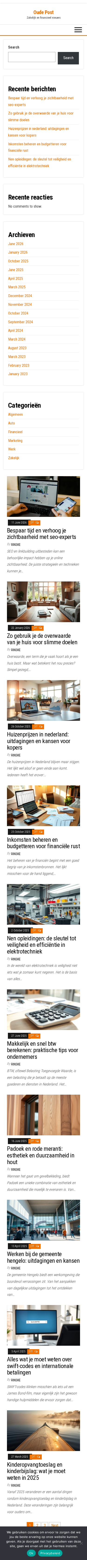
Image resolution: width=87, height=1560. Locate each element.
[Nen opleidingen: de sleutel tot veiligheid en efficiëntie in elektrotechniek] (43, 904)
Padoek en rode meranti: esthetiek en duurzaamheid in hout (40, 1155)
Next (54, 1525)
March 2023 (17, 357)
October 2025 (18, 261)
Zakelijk (13, 458)
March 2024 (17, 339)
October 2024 (18, 313)
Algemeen (15, 414)
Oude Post (43, 12)
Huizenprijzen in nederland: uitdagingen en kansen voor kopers (38, 741)
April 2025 (15, 278)
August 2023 (17, 348)
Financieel (15, 432)
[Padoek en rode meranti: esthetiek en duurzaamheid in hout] (43, 1114)
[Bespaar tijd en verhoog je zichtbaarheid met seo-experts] (43, 496)
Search (13, 47)
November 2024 (20, 304)
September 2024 (20, 322)
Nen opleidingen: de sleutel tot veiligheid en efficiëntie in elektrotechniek (41, 945)
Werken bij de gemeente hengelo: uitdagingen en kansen (43, 1257)
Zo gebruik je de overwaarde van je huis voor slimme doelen (42, 639)
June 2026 (15, 244)
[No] (81, 1543)
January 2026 (18, 252)
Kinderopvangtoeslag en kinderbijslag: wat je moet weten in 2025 (36, 1471)
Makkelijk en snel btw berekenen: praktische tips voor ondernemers (42, 1050)
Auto (11, 423)
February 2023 (18, 365)
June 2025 (15, 270)
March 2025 (17, 287)
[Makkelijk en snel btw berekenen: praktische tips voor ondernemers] (43, 1009)
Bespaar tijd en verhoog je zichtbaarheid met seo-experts (41, 534)
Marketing (15, 440)
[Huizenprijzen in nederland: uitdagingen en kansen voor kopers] (43, 700)
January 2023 (18, 374)
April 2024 (15, 330)
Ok (31, 1553)
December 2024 (20, 296)
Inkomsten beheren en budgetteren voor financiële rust (43, 843)
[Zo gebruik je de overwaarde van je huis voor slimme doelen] (43, 601)
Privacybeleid (50, 1553)
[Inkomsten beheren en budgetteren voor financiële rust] (43, 805)
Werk (12, 449)
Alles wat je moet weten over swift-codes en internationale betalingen (40, 1366)
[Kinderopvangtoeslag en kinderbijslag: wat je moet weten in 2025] (43, 1430)
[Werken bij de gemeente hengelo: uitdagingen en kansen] (43, 1220)
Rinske (16, 545)
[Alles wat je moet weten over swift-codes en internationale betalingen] (43, 1325)
